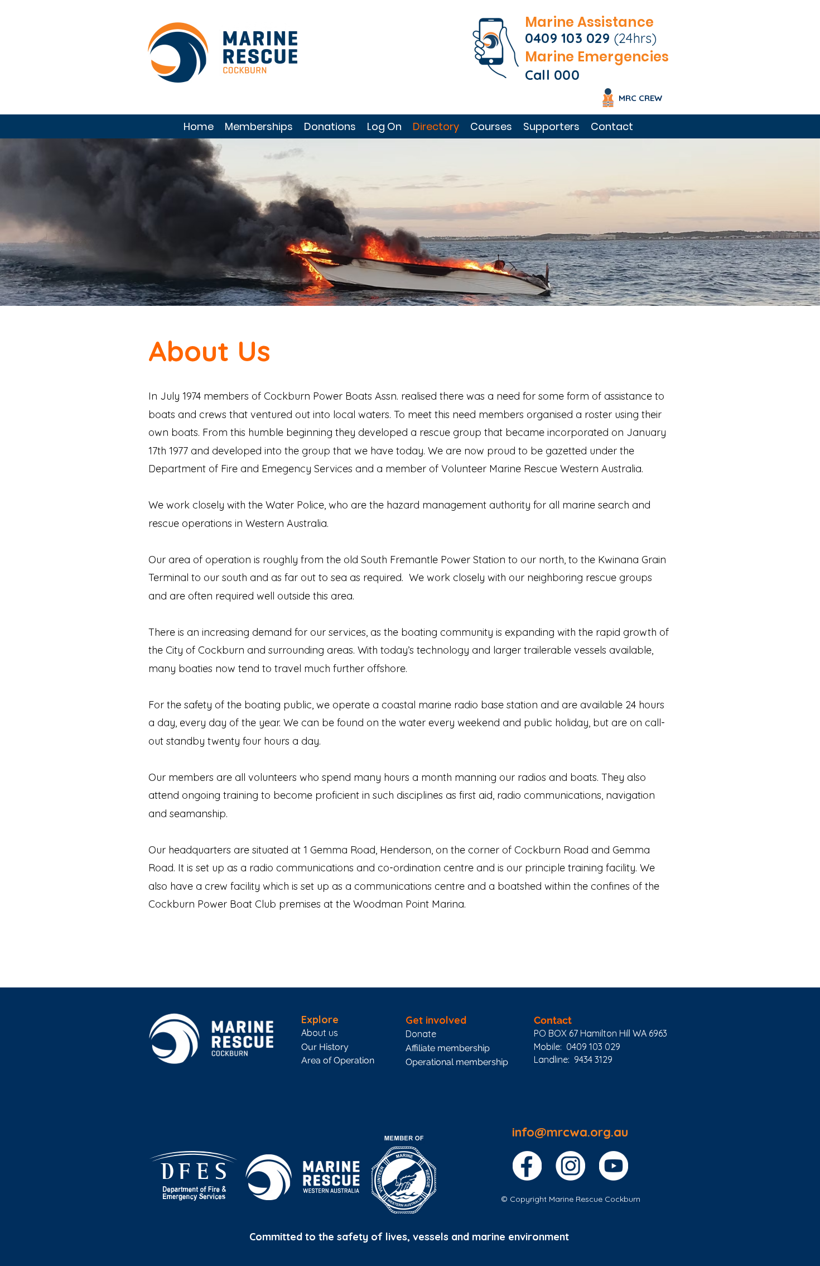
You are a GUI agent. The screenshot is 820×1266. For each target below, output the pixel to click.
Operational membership (457, 1062)
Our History (325, 1047)
